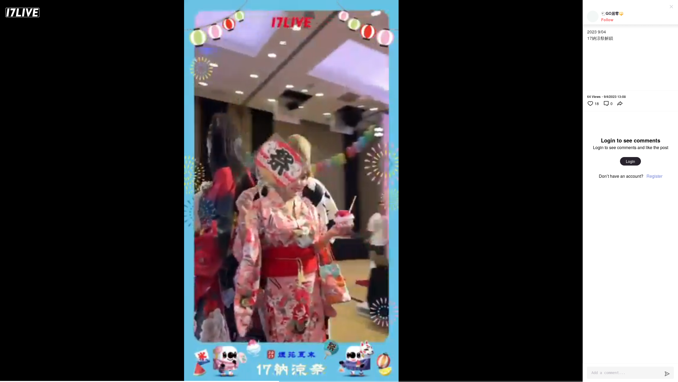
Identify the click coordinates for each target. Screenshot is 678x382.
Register (654, 176)
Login (630, 161)
